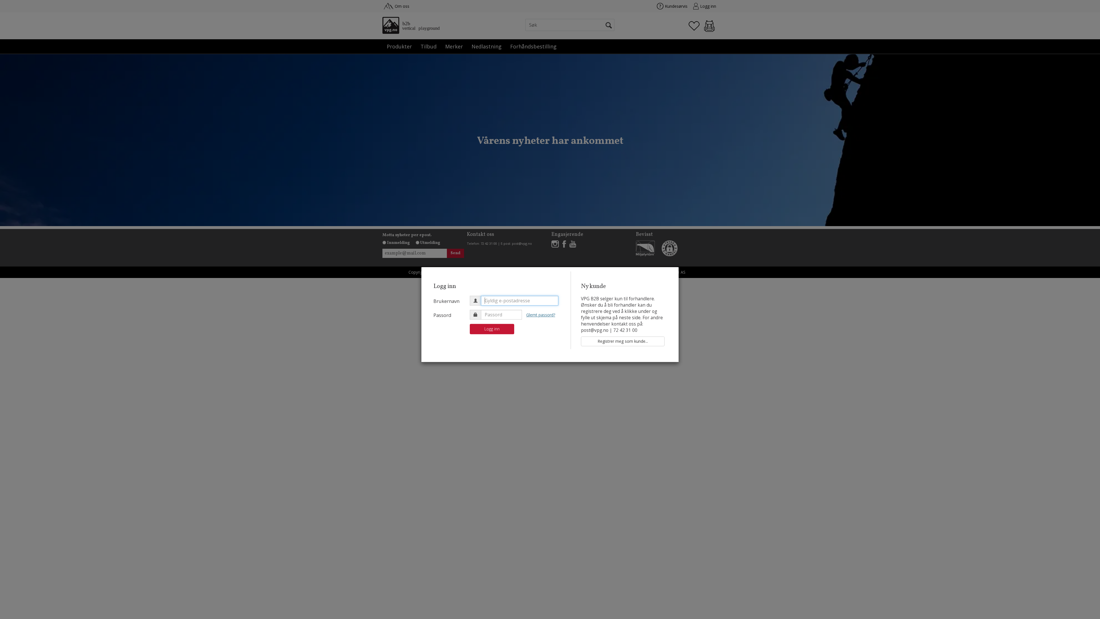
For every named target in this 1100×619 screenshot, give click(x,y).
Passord (442, 315)
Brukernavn (446, 301)
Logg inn (492, 329)
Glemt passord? (540, 315)
